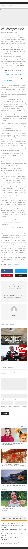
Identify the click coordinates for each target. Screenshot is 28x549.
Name (3, 392)
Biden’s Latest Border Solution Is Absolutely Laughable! (15, 286)
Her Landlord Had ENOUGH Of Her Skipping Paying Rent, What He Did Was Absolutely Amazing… (12, 525)
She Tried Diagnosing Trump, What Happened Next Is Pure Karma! (12, 295)
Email (2, 399)
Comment (3, 377)
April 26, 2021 (8, 80)
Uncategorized (10, 32)
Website (17, 399)
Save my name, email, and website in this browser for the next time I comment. (13, 407)
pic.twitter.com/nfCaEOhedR (12, 74)
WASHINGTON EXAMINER (12, 264)
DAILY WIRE (9, 266)
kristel (3, 32)
